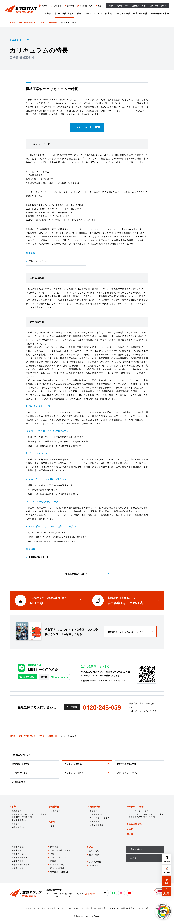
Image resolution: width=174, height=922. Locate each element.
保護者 (119, 5)
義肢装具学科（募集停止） (102, 817)
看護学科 (94, 810)
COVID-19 (93, 865)
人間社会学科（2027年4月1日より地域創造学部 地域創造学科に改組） (146, 815)
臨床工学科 (95, 821)
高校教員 (135, 5)
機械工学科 (17, 810)
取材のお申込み (127, 908)
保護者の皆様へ (19, 850)
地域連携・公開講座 (59, 871)
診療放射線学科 (97, 825)
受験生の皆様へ (19, 846)
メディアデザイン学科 (139, 810)
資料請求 (51, 908)
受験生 (111, 5)
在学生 (127, 5)
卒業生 (144, 5)
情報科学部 (54, 806)
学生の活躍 (94, 851)
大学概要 (47, 13)
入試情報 (57, 5)
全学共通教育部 (134, 824)
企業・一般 (154, 5)
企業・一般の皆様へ (21, 864)
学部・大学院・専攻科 (60, 850)
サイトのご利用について (68, 908)
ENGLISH (114, 908)
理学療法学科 (96, 814)
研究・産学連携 (57, 868)
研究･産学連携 (140, 13)
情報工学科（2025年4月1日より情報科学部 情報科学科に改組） (29, 815)
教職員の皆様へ (19, 868)
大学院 (130, 829)
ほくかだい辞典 (86, 5)
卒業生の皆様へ (19, 861)
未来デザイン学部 (135, 806)
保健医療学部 (94, 806)
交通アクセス (91, 893)
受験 (79, 13)
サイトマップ (29, 908)
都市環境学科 (18, 827)
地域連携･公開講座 (160, 13)
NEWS (90, 846)
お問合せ (70, 5)
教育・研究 (94, 854)
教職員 (163, 5)
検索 (99, 5)
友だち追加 (28, 676)
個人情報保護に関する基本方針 (94, 908)
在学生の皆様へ (19, 853)
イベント (93, 858)
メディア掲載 (95, 861)
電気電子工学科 (19, 820)
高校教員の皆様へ (20, 857)
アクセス (45, 5)
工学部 (13, 806)
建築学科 (16, 823)
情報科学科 (56, 810)
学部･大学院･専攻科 (64, 13)
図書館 (108, 13)
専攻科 (130, 834)
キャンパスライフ (93, 13)
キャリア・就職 (122, 13)
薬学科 (54, 826)
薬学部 (52, 821)
